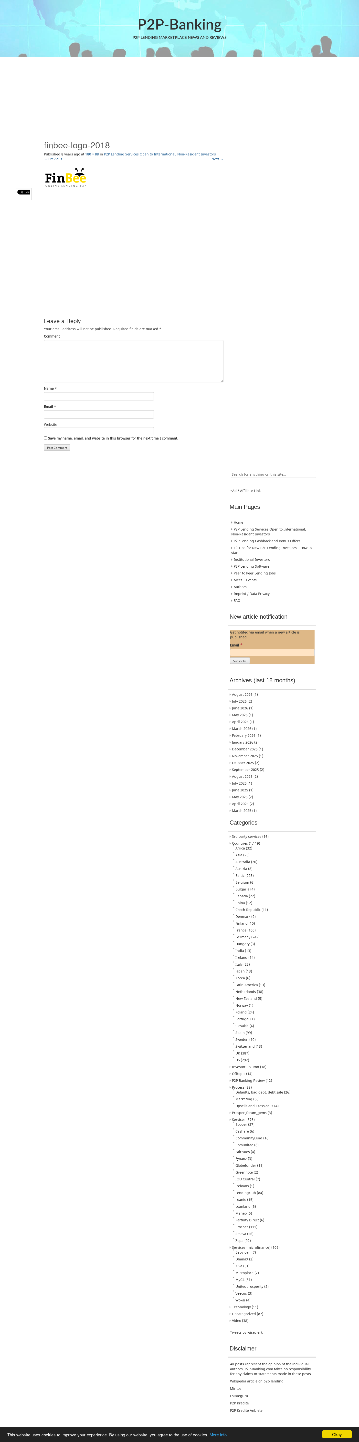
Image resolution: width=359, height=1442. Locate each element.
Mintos (235, 1388)
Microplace (244, 1272)
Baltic (239, 875)
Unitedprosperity (249, 1286)
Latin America (246, 984)
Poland (241, 1012)
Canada (241, 896)
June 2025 (240, 790)
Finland (241, 923)
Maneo (241, 1213)
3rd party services (246, 836)
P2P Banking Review (248, 1080)
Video (236, 1320)
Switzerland (245, 1046)
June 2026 (240, 708)
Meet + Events (245, 580)
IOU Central (245, 1179)
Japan (240, 971)
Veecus (241, 1293)
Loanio (240, 1199)
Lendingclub (245, 1192)
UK (237, 1053)
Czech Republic (248, 909)
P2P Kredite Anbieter (247, 1410)
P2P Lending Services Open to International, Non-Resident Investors (160, 154)
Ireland (241, 957)
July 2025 (239, 783)
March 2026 (241, 728)
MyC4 (239, 1279)
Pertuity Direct (247, 1220)
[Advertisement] (179, 96)
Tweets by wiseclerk (246, 1332)
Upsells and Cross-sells (254, 1106)
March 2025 (241, 810)
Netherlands (245, 991)
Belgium (242, 882)
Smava (240, 1233)
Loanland (243, 1206)
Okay (337, 1434)
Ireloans (242, 1186)
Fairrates (242, 1151)
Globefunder (245, 1165)
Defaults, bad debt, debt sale (259, 1092)
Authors (240, 586)
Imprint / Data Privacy (252, 593)
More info (218, 1435)
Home (238, 522)
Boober (241, 1124)
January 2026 (242, 742)
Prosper (241, 1227)
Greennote (244, 1172)
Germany (242, 937)
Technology (241, 1307)
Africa (240, 848)
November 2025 (245, 756)
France (240, 930)
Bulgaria (242, 889)
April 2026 (240, 721)
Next (217, 159)
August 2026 (242, 694)
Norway (241, 1005)
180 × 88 (92, 154)
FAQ (237, 600)
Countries (240, 843)
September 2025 (245, 769)
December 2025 (245, 749)
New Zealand (246, 998)
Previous (53, 159)
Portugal (242, 1019)
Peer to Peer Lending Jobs (255, 573)
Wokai (240, 1300)
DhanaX (241, 1259)
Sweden (241, 1039)
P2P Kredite (239, 1403)
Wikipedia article (243, 1381)
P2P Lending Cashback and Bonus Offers (267, 541)
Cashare (242, 1131)
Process (238, 1087)
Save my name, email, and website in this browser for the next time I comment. (113, 438)
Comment (52, 336)
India (239, 950)
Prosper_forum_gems (249, 1112)
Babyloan (243, 1252)
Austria (241, 868)
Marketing (243, 1099)
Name (49, 388)
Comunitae (244, 1145)
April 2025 (240, 803)
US (237, 1060)
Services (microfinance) (251, 1247)
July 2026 (239, 701)
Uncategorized (244, 1313)
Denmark (242, 916)
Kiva (238, 1266)
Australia (242, 861)
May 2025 (240, 797)
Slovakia (242, 1025)
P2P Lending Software (251, 566)
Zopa (239, 1240)
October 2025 (243, 762)
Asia (238, 855)
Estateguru (239, 1395)
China (240, 902)
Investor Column (245, 1066)
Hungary (242, 943)
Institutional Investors (252, 559)
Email (48, 406)
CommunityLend (248, 1138)
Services (238, 1119)
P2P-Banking (179, 25)
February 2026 (243, 735)
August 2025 (242, 776)
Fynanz (241, 1158)
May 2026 (240, 715)
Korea (240, 978)
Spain (240, 1032)
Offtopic (238, 1073)
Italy (239, 964)
